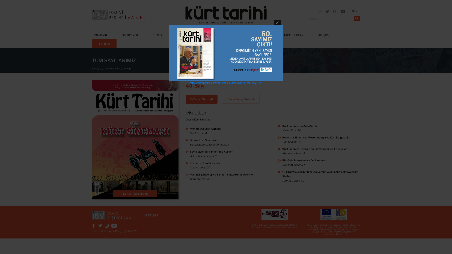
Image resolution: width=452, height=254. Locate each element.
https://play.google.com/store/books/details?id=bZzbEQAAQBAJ (226, 82)
